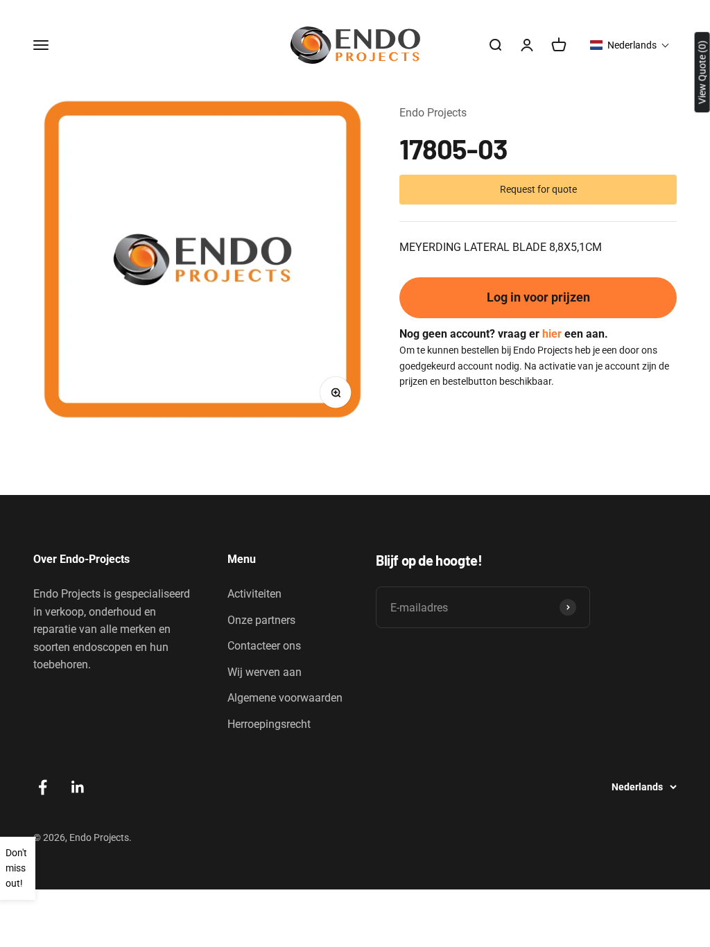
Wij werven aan (264, 672)
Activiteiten (254, 593)
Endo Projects (433, 112)
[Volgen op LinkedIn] (78, 787)
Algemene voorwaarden (285, 697)
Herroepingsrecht (269, 724)
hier (552, 333)
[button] (630, 45)
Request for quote (538, 189)
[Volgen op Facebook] (42, 787)
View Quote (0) (702, 72)
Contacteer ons (264, 645)
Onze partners (261, 620)
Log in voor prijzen (538, 297)
